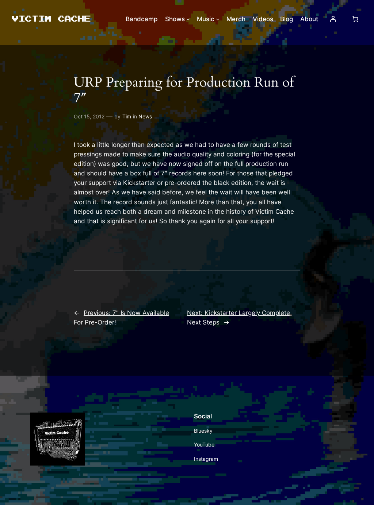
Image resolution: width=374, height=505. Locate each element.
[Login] (332, 19)
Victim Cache (50, 18)
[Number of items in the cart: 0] (355, 19)
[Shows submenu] (188, 19)
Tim (126, 116)
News (145, 116)
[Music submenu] (218, 19)
